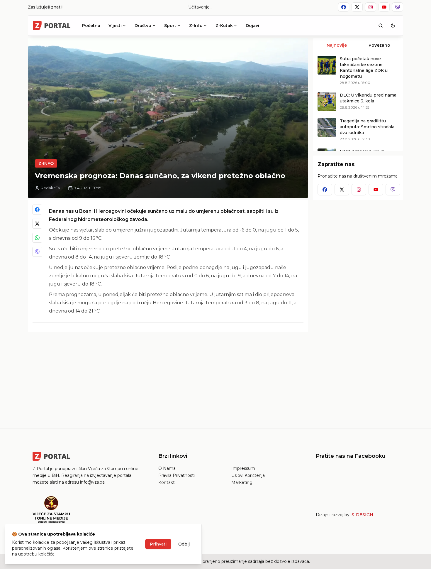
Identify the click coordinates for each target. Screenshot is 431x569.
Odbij (184, 544)
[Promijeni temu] (393, 25)
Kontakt (166, 482)
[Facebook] (37, 209)
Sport (170, 25)
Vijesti (115, 25)
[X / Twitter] (37, 223)
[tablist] (358, 45)
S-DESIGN (362, 514)
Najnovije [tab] (337, 45)
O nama (167, 468)
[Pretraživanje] (380, 25)
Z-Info (196, 25)
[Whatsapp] (37, 237)
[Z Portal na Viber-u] (397, 7)
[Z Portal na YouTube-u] (384, 7)
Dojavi (252, 25)
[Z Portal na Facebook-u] (343, 7)
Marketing (241, 482)
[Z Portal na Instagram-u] (370, 7)
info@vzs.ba (92, 482)
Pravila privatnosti (176, 475)
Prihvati (158, 544)
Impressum (243, 468)
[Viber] (37, 251)
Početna (91, 25)
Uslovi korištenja (248, 475)
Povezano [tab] (379, 45)
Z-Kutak (224, 25)
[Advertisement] (168, 378)
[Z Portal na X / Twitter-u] (357, 7)
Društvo (143, 25)
